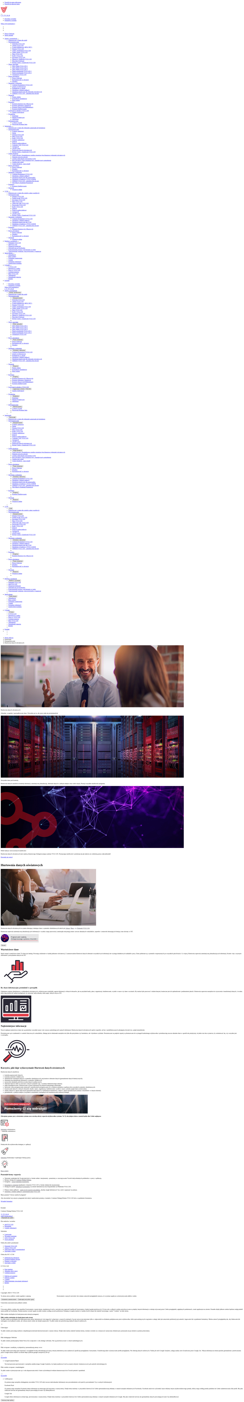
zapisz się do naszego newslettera (30, 1190)
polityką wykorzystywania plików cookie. (43, 1296)
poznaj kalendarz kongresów (20, 1182)
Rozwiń (4, 945)
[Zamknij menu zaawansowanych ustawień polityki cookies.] (1, 1306)
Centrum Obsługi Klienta (23, 1180)
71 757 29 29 (5, 15)
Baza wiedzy (5, 1171)
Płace (72, 928)
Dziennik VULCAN (83, 928)
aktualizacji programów (23, 1186)
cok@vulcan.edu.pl (6, 1216)
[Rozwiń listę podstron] (12, 126)
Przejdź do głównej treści (12, 4)
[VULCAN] (9, 12)
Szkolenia (4, 1129)
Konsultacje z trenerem (11, 1185)
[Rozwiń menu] (1, 14)
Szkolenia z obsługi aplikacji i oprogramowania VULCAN (22, 1191)
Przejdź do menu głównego (13, 2)
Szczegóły (4, 1357)
